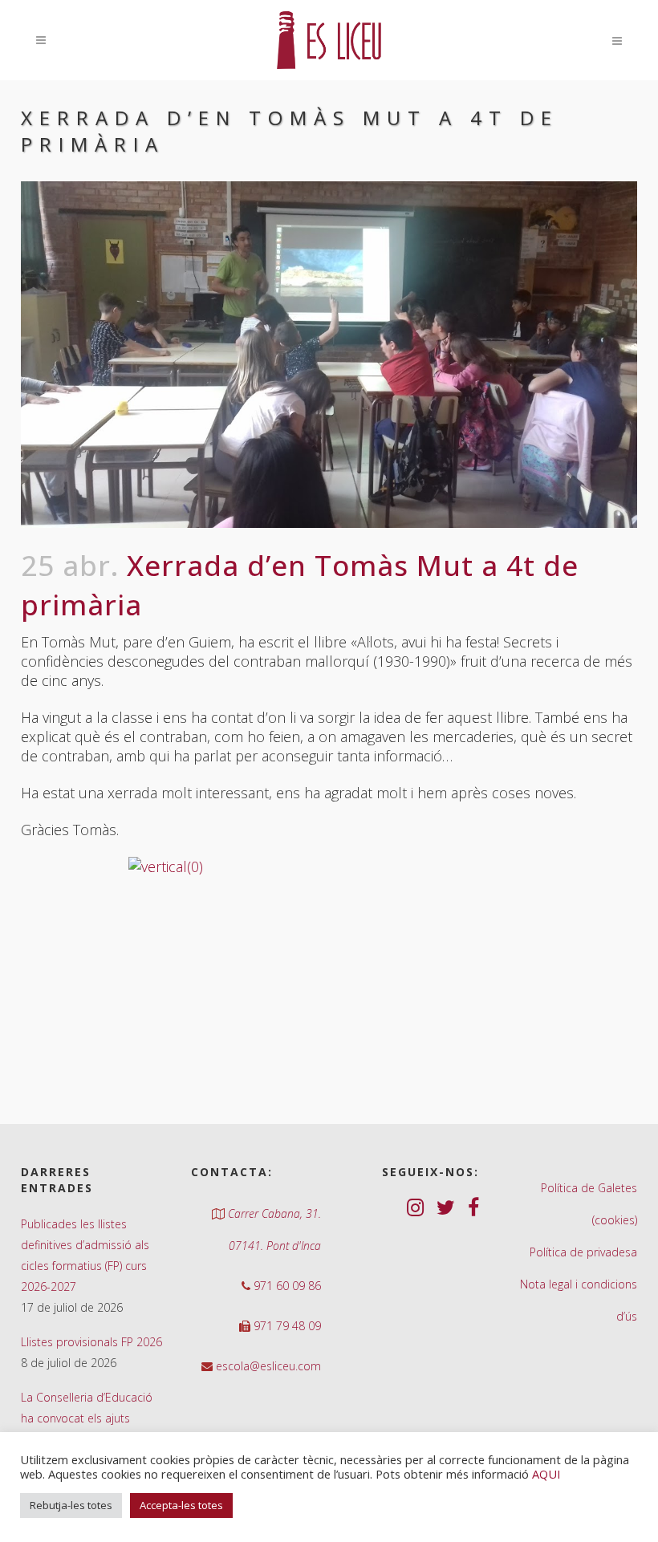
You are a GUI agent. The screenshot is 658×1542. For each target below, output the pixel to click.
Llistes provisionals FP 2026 (91, 1341)
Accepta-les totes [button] (181, 1505)
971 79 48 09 (285, 1325)
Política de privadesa (583, 1252)
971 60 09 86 (285, 1285)
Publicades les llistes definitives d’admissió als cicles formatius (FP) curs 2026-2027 (85, 1255)
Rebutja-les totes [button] (71, 1505)
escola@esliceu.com (267, 1366)
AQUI (546, 1474)
